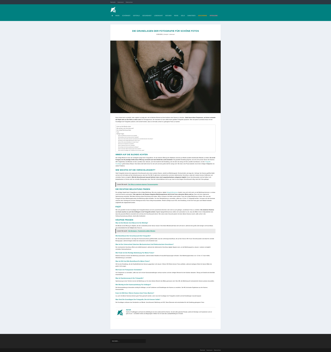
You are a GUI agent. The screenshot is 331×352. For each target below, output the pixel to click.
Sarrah (128, 310)
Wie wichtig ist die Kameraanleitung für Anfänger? (128, 147)
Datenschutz (129, 2)
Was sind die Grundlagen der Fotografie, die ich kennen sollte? (131, 150)
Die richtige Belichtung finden (123, 130)
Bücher (168, 15)
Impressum (121, 2)
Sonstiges (191, 15)
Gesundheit (147, 15)
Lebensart (158, 15)
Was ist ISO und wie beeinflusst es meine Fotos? (128, 142)
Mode (117, 15)
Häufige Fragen (120, 133)
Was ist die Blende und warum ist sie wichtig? (127, 135)
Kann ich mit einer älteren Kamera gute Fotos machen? (129, 148)
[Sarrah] (120, 315)
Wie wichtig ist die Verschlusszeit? (125, 128)
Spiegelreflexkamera (172, 192)
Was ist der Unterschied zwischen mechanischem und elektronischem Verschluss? (135, 138)
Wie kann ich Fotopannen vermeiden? (126, 143)
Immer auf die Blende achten (123, 126)
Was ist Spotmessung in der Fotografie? (126, 145)
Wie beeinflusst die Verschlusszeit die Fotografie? (128, 137)
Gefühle (136, 15)
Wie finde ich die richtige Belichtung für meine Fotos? (129, 140)
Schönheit (126, 15)
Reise (176, 15)
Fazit (117, 132)
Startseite (113, 2)
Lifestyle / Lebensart (169, 34)
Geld (183, 15)
